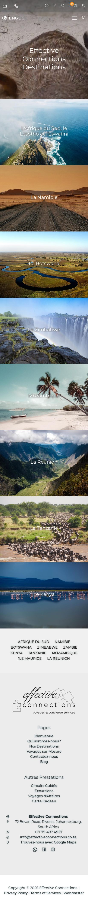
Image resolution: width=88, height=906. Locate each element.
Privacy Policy (16, 893)
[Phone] (17, 6)
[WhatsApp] (47, 6)
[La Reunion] (44, 463)
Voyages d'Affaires (44, 796)
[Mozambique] (44, 396)
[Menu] (74, 19)
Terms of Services (46, 893)
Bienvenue (44, 736)
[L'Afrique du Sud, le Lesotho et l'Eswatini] (44, 132)
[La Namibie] (44, 198)
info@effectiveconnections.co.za (48, 837)
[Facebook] (55, 6)
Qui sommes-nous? (44, 741)
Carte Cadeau (44, 801)
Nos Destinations (44, 746)
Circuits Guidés (44, 786)
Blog (44, 762)
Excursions (44, 791)
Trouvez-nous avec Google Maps (48, 842)
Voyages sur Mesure (44, 751)
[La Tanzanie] (44, 529)
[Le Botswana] (44, 264)
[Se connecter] (83, 6)
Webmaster (73, 893)
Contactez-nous (44, 757)
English (18, 18)
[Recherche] (81, 18)
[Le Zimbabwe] (44, 330)
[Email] (6, 6)
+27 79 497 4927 (48, 832)
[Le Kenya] (44, 595)
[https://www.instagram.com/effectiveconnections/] (62, 6)
